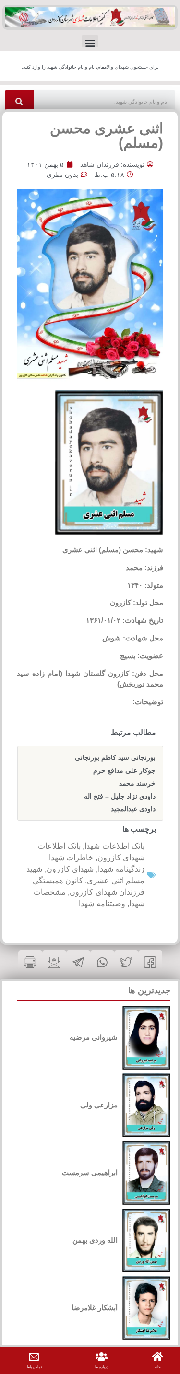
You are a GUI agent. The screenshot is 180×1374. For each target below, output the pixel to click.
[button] (90, 43)
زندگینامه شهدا (121, 869)
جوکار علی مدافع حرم (124, 770)
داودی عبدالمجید (133, 809)
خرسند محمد (137, 783)
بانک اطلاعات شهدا (114, 846)
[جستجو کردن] (19, 102)
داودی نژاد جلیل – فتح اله (120, 796)
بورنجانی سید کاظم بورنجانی (115, 757)
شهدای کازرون (70, 869)
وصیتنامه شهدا (102, 903)
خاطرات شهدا (71, 857)
